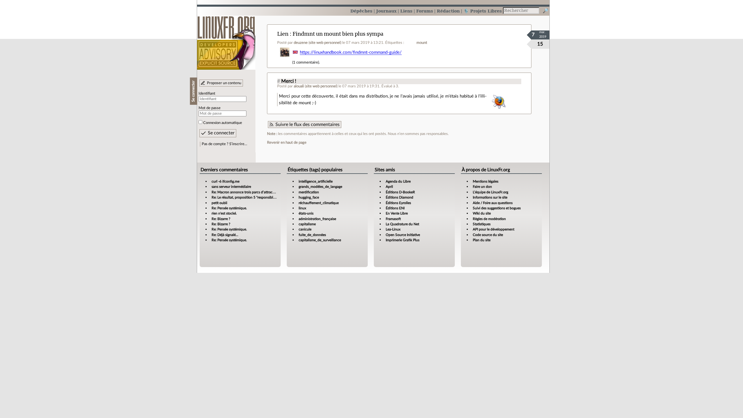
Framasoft (393, 219)
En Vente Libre (397, 213)
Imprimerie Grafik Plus (402, 240)
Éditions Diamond (399, 197)
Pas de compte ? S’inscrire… (224, 144)
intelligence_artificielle (316, 181)
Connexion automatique (222, 123)
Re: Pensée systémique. (229, 208)
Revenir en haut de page (286, 142)
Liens (406, 10)
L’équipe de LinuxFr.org (490, 192)
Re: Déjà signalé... (225, 235)
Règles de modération (489, 219)
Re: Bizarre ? (221, 219)
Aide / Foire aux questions (493, 203)
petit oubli (219, 203)
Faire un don (482, 186)
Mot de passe (210, 108)
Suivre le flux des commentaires (307, 124)
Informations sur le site (490, 197)
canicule (305, 229)
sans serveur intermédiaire (231, 186)
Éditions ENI (395, 208)
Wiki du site (482, 213)
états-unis (306, 213)
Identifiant (207, 93)
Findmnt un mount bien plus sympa (338, 33)
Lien (282, 33)
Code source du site (488, 235)
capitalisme (307, 224)
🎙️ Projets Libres (483, 10)
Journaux (386, 10)
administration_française (317, 219)
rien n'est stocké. (224, 213)
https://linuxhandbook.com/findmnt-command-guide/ (351, 52)
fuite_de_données (312, 235)
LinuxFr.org (226, 40)
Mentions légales (485, 181)
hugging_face (309, 197)
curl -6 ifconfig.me (225, 181)
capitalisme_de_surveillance (320, 240)
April (389, 186)
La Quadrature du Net (402, 224)
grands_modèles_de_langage (320, 186)
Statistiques (481, 224)
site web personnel (324, 42)
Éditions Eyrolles (398, 203)
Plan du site (481, 240)
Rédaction (448, 10)
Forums (424, 10)
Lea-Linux (393, 229)
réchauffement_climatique (319, 203)
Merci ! (288, 81)
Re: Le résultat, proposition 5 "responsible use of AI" (251, 197)
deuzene (301, 42)
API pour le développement (493, 229)
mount (421, 42)
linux (302, 208)
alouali (299, 86)
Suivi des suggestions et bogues (497, 208)
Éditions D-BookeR (400, 192)
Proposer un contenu (224, 83)
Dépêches (361, 10)
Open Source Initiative (403, 235)
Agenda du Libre (398, 181)
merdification (309, 192)
